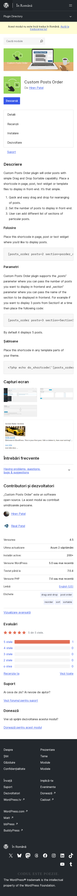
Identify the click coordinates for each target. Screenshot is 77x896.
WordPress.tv (14, 799)
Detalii (11, 114)
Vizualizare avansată (17, 612)
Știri (6, 756)
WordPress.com (16, 811)
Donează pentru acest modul (23, 727)
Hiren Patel (36, 88)
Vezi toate (66, 673)
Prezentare (47, 749)
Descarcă (12, 100)
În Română (19, 847)
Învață (8, 780)
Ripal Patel (18, 526)
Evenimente (48, 787)
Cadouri (47, 799)
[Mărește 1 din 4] (32, 393)
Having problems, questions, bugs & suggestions (22, 470)
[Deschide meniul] (71, 5)
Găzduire (9, 762)
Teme (44, 756)
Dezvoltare (14, 142)
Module (45, 762)
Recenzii (12, 124)
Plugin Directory (13, 16)
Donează (48, 793)
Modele (45, 769)
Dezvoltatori (12, 793)
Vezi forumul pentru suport (21, 700)
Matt (9, 818)
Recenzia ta (11, 673)
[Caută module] (41, 41)
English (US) (66, 586)
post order (66, 594)
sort (58, 602)
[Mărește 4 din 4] (68, 424)
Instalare (13, 133)
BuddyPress (13, 830)
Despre (8, 749)
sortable (67, 602)
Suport (11, 152)
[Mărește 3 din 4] (32, 410)
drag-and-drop (49, 594)
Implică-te (46, 780)
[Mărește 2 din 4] (68, 393)
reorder (49, 602)
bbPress (11, 824)
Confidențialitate (14, 769)
